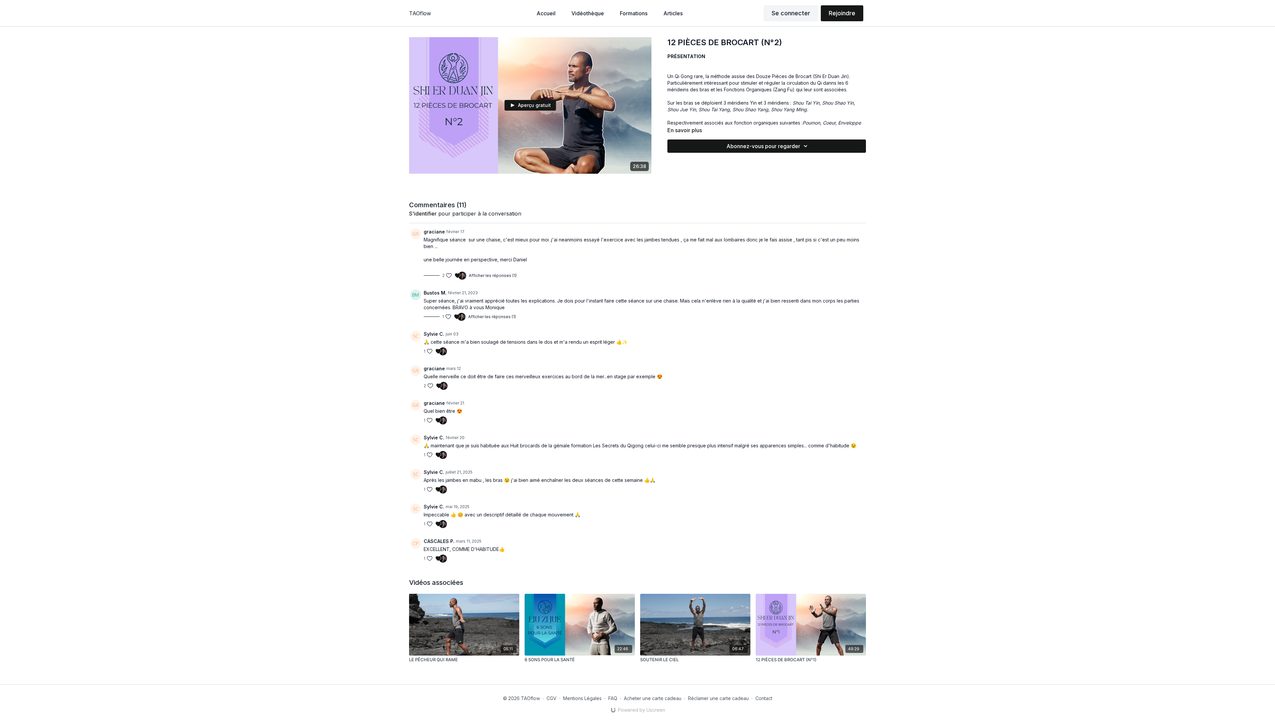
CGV (551, 698)
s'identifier (423, 213)
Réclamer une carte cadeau (718, 698)
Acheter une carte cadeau (652, 698)
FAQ (612, 698)
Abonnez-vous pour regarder (763, 146)
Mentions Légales (582, 698)
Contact (763, 698)
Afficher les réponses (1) (493, 275)
